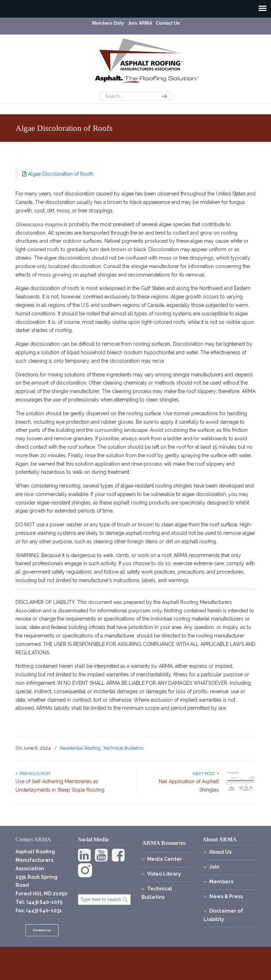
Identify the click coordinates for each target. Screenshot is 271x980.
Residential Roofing (80, 748)
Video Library (164, 874)
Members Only (108, 23)
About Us (220, 852)
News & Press (226, 896)
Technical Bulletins (123, 748)
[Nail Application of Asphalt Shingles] (239, 790)
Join (214, 867)
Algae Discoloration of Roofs (61, 174)
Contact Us (168, 23)
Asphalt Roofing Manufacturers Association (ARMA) (140, 55)
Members (221, 881)
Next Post (205, 773)
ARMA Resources (164, 843)
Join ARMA (140, 23)
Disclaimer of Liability (223, 915)
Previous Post (34, 773)
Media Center (164, 859)
